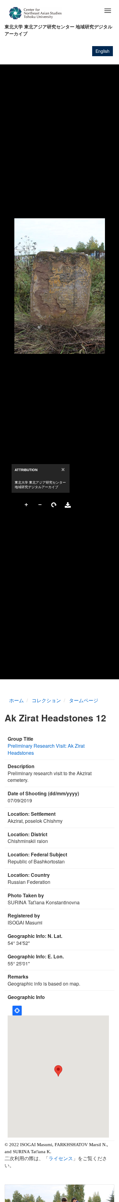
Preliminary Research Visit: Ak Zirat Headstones (46, 749)
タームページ (83, 700)
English (103, 51)
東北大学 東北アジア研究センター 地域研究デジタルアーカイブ (58, 30)
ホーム (16, 700)
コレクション (46, 700)
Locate (17, 1010)
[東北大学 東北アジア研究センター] (35, 13)
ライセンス (61, 1158)
